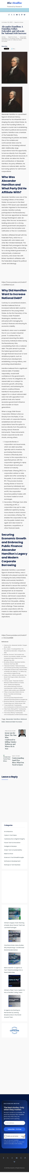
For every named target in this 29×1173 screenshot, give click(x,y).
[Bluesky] (24, 14)
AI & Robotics (8, 831)
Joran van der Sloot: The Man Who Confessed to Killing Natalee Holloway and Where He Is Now (11, 740)
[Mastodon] (22, 14)
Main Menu (6, 10)
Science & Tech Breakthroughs (14, 857)
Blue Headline (14, 2)
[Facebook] (9, 14)
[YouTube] (16, 14)
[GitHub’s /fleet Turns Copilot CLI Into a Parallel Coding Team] (14, 981)
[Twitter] (11, 14)
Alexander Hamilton (13, 719)
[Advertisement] (14, 887)
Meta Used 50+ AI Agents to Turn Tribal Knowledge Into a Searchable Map (13, 970)
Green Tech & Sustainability (13, 850)
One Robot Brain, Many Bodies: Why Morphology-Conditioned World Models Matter (14, 947)
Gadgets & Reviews (10, 846)
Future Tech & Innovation (12, 843)
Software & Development (12, 861)
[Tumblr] (19, 14)
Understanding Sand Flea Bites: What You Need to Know (18, 760)
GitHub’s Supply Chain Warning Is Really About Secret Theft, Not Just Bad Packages (14, 925)
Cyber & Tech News (10, 835)
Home (3, 37)
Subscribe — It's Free (14, 1129)
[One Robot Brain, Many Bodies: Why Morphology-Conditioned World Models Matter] (14, 936)
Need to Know (18, 22)
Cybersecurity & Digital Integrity (14, 839)
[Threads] (14, 14)
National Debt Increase (14, 722)
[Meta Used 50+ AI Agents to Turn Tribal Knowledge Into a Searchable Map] (14, 958)
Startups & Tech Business (12, 865)
